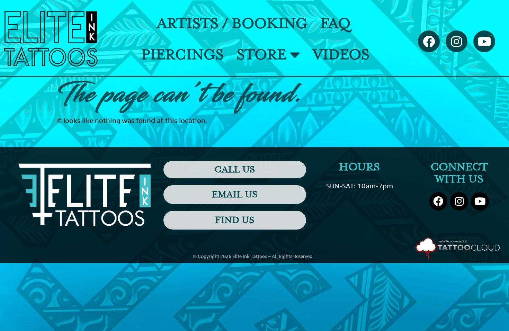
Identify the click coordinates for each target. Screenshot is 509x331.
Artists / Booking (232, 24)
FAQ (335, 24)
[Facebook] (429, 41)
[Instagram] (456, 41)
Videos (341, 55)
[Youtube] (484, 41)
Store (261, 55)
